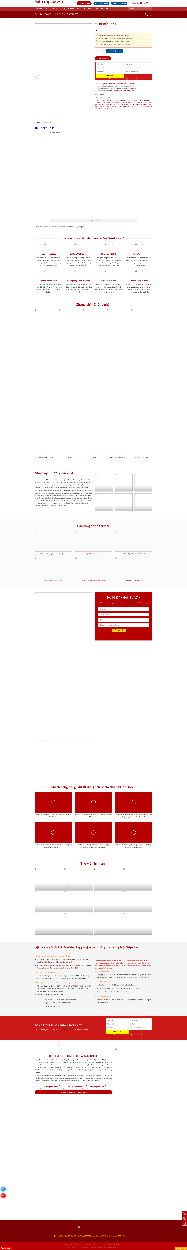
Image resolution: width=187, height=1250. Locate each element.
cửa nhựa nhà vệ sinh (136, 102)
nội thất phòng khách (103, 106)
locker (144, 104)
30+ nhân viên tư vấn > (128, 90)
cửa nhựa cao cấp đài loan (136, 100)
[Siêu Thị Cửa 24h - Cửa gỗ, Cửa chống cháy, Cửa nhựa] (54, 3)
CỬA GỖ (47, 8)
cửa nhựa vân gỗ (120, 104)
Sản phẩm (48, 14)
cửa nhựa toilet (111, 104)
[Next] (90, 753)
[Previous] (37, 753)
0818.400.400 (7, 1248)
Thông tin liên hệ (103, 1244)
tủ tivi (110, 108)
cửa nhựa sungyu (102, 104)
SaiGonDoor (39, 227)
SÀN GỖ (90, 8)
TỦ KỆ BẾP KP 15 (45, 128)
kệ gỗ (140, 104)
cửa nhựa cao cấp (124, 100)
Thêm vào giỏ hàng (114, 51)
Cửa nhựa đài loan (105, 102)
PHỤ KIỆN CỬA (81, 8)
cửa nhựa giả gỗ (115, 102)
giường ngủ (129, 104)
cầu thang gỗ (103, 100)
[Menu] (151, 3)
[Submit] (150, 8)
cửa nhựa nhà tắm (125, 102)
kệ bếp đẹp (135, 104)
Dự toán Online (181, 1248)
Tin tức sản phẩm (116, 1244)
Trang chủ (38, 8)
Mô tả (38, 122)
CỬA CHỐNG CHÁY (68, 8)
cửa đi (109, 100)
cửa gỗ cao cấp (115, 100)
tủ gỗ (150, 106)
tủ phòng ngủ (98, 108)
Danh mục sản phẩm (88, 1244)
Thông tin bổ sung (48, 122)
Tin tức (109, 8)
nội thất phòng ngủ (115, 106)
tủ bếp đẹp (146, 106)
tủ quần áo (105, 108)
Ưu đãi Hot (100, 8)
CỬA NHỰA (56, 8)
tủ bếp (140, 106)
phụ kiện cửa (134, 106)
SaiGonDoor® (140, 3)
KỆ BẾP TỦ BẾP (72, 14)
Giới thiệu (77, 1244)
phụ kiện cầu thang (125, 106)
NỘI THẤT (59, 14)
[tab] (38, 123)
